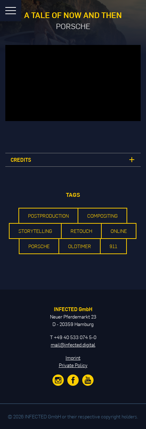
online (119, 231)
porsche (39, 246)
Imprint (73, 357)
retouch (81, 231)
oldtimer (79, 246)
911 (113, 246)
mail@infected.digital (73, 344)
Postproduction (48, 215)
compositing (102, 215)
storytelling (35, 231)
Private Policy (73, 365)
